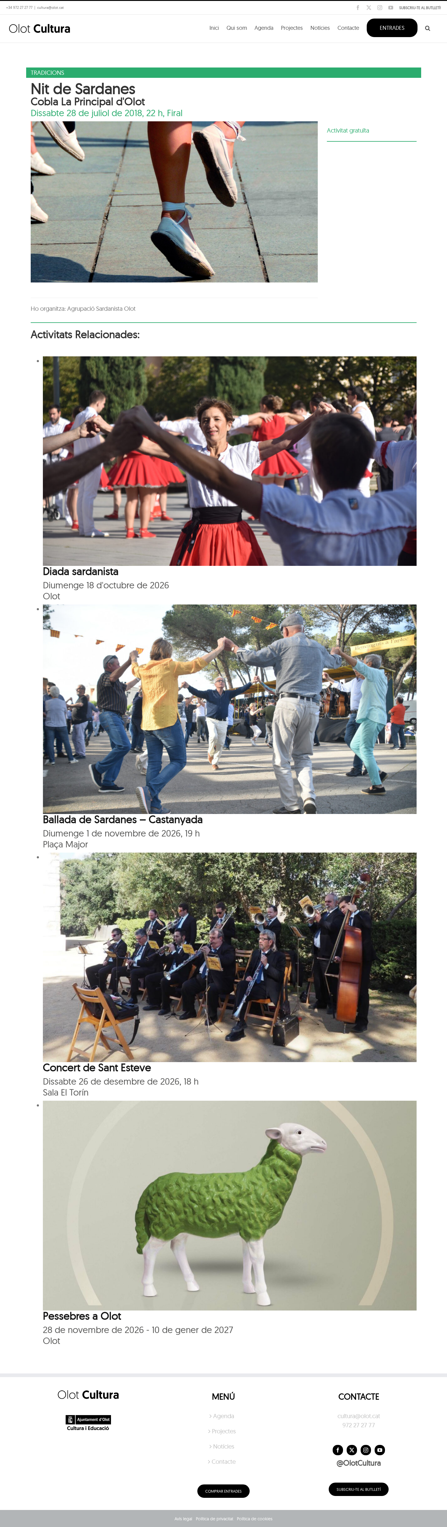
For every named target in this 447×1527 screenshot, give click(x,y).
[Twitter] (352, 1450)
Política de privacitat (214, 1519)
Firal (174, 113)
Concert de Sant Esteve (97, 1067)
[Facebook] (338, 1450)
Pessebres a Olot (82, 1315)
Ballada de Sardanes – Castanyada (123, 819)
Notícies (223, 1446)
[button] (427, 27)
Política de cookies (254, 1519)
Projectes (224, 1431)
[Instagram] (366, 1450)
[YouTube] (380, 1450)
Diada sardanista (81, 571)
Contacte (224, 1461)
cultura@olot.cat (359, 1416)
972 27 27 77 (358, 1425)
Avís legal (183, 1519)
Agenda (223, 1416)
